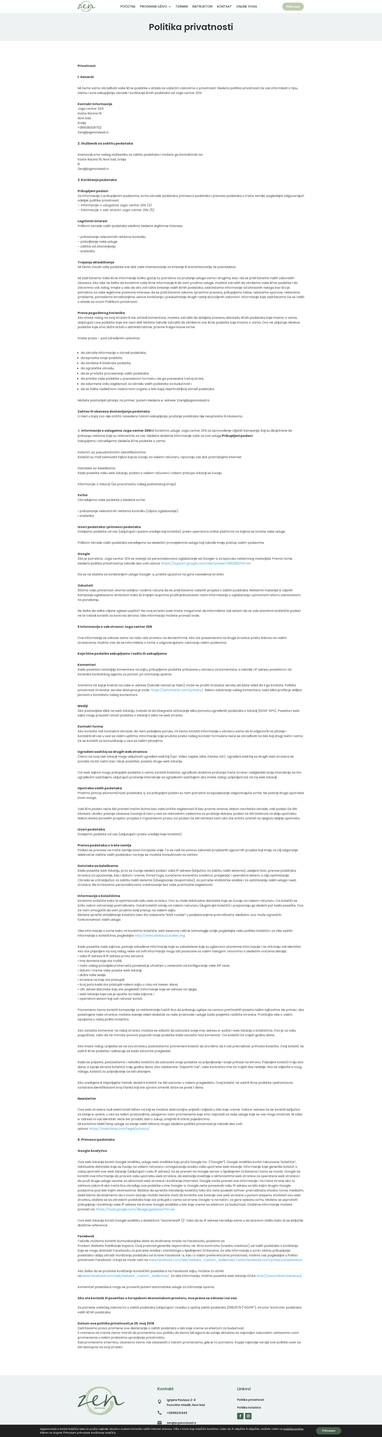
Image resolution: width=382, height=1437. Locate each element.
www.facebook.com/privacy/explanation (270, 1260)
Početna (127, 7)
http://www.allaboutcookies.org (160, 935)
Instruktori (202, 7)
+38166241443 (177, 1413)
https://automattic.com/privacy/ (177, 690)
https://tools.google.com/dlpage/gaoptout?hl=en (135, 1209)
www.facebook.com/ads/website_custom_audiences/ (192, 1260)
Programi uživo (153, 7)
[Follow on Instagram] (248, 1416)
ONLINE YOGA (246, 7)
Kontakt (224, 7)
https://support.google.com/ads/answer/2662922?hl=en (206, 563)
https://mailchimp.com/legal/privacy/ (119, 1128)
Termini (181, 7)
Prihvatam (328, 1431)
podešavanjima (293, 1429)
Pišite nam (293, 6)
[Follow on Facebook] (240, 1416)
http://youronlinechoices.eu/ (279, 1276)
